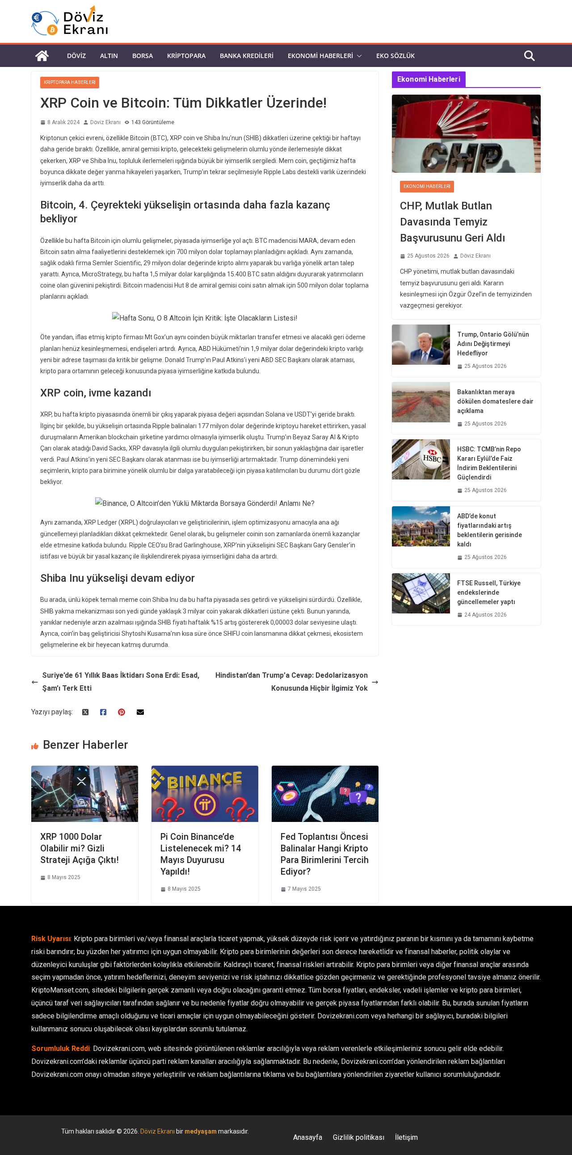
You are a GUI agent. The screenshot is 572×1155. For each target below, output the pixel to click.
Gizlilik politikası (358, 1137)
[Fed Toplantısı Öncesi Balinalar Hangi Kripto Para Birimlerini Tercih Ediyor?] (325, 771)
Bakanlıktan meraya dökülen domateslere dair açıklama (495, 401)
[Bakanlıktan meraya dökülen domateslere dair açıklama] (421, 408)
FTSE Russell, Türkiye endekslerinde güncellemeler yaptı (489, 592)
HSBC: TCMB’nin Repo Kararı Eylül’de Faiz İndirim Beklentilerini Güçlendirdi (489, 463)
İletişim (406, 1137)
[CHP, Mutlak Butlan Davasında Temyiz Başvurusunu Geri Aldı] (466, 134)
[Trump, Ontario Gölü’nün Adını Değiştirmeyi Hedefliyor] (421, 351)
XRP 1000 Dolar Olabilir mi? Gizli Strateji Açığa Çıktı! (79, 848)
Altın (109, 55)
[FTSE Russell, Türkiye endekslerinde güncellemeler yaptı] (421, 599)
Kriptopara (186, 55)
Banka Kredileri (246, 55)
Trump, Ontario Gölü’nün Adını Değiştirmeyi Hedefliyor (493, 344)
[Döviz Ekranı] (42, 56)
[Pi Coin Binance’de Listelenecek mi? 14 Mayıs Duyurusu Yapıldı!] (204, 771)
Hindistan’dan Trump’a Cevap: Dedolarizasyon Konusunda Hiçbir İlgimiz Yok (291, 681)
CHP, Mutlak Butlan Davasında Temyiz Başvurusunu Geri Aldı (452, 222)
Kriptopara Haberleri (70, 82)
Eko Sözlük (395, 55)
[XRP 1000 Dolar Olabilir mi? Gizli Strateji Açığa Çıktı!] (84, 771)
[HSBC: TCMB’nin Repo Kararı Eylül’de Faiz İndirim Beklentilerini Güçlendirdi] (421, 470)
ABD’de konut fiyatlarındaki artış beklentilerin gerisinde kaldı (489, 530)
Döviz (76, 55)
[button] (357, 56)
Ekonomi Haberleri (320, 55)
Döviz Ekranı (105, 122)
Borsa (142, 55)
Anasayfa (307, 1137)
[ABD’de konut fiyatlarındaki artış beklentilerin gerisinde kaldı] (421, 537)
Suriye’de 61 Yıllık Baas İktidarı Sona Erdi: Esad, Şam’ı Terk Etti (120, 681)
